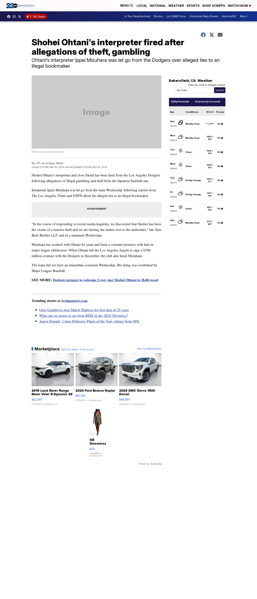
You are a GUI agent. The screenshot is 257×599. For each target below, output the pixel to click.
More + (244, 16)
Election (158, 16)
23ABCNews (15, 16)
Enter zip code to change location (206, 84)
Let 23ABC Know (176, 16)
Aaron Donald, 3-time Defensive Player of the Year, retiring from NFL (89, 321)
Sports (193, 6)
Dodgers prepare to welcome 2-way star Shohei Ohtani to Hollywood (105, 279)
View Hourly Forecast (207, 101)
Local (142, 6)
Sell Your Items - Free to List (77, 349)
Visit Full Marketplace (149, 349)
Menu (125, 5)
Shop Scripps (213, 6)
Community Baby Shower (203, 16)
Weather (176, 6)
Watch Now (238, 6)
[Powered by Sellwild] (156, 464)
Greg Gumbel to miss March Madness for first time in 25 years (84, 309)
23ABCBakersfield (9, 16)
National (158, 6)
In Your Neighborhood (137, 16)
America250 (229, 16)
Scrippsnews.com (74, 300)
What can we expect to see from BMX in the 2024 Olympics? (83, 315)
